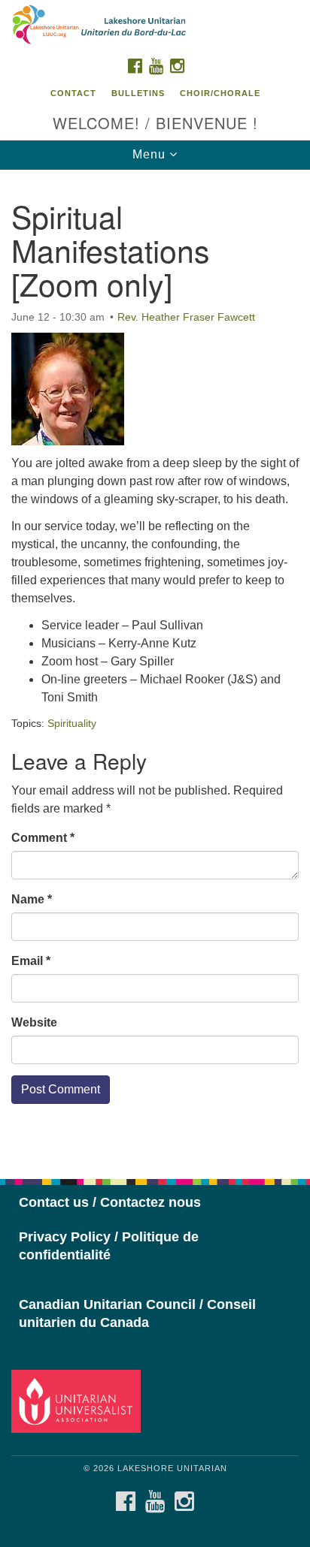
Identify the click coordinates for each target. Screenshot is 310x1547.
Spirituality (71, 723)
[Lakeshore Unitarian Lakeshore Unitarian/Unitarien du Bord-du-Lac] (155, 25)
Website (34, 1022)
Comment (42, 837)
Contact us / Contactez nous (110, 1202)
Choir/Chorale (220, 93)
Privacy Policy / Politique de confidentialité (109, 1245)
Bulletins (138, 93)
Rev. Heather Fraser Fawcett (186, 317)
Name (31, 899)
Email (30, 960)
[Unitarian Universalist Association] (79, 1401)
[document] (155, 666)
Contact (73, 93)
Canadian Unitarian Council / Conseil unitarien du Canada (137, 1313)
